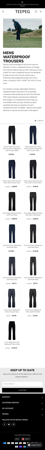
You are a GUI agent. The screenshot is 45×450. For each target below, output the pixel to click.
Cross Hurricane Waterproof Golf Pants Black (33, 279)
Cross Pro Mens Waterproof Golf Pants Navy (12, 246)
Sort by (40, 121)
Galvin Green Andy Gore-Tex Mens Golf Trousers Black (33, 182)
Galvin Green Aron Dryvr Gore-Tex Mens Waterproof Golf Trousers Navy (33, 148)
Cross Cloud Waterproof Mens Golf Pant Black (33, 311)
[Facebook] (4, 424)
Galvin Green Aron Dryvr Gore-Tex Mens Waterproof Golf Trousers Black (12, 148)
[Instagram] (13, 424)
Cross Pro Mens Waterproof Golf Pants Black (33, 246)
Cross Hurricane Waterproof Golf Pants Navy (12, 279)
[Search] (36, 11)
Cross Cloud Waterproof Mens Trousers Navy (12, 311)
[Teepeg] (22, 11)
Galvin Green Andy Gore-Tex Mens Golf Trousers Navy (12, 182)
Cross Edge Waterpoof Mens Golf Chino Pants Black (33, 214)
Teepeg (28, 435)
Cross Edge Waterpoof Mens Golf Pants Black (12, 214)
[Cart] (40, 11)
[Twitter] (9, 424)
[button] (3, 11)
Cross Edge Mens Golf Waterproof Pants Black (12, 343)
